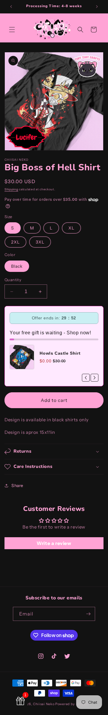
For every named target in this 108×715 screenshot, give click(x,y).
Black (16, 266)
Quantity (12, 279)
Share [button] (17, 485)
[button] (12, 29)
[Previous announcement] (11, 6)
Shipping (11, 189)
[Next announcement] (97, 6)
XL (71, 228)
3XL (40, 242)
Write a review (54, 543)
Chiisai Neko (43, 704)
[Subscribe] (88, 614)
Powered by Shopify (72, 704)
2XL (15, 242)
